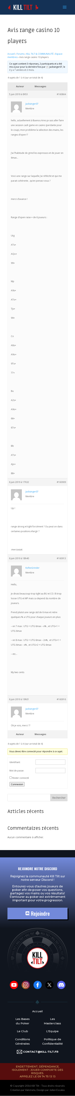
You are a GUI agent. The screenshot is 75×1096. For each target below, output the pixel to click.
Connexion (17, 784)
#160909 (61, 482)
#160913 (61, 558)
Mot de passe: (16, 770)
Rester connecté (20, 777)
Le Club (22, 1031)
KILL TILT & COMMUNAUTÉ (39, 53)
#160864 (61, 94)
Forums (20, 53)
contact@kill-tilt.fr (40, 1051)
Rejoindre (39, 913)
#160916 (61, 699)
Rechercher (59, 797)
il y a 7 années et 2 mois (21, 69)
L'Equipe (52, 1031)
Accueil (11, 53)
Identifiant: (14, 762)
